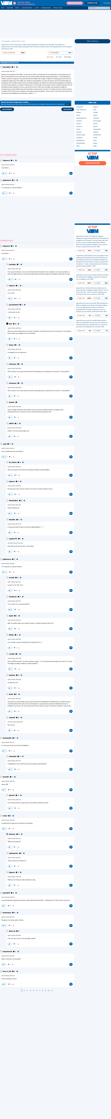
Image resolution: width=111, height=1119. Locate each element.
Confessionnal (46, 8)
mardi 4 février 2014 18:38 (14, 349)
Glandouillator (13, 500)
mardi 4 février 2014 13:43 (14, 658)
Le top (37, 8)
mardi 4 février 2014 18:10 (14, 935)
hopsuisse (12, 675)
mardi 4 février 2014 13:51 (14, 309)
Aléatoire (10, 8)
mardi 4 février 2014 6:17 (7, 742)
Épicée (17, 8)
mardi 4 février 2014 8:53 (14, 601)
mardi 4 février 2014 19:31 (14, 698)
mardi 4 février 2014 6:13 (7, 165)
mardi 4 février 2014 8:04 (14, 290)
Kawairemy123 (7, 951)
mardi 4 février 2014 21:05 (14, 368)
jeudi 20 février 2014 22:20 (15, 428)
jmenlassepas (7, 913)
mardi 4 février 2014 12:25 (14, 877)
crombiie (12, 654)
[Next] (52, 991)
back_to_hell (7, 971)
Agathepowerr (14, 853)
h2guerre (12, 285)
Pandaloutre (13, 597)
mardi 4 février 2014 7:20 (14, 761)
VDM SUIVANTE (67, 109)
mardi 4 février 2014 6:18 (7, 781)
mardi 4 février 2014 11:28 (14, 505)
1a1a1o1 (5, 816)
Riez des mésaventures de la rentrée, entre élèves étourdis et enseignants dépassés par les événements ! (35, 103)
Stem (10, 324)
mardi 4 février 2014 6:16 (7, 184)
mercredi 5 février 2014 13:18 (15, 722)
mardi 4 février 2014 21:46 (14, 406)
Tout (3, 8)
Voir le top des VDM (92, 163)
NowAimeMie (7, 738)
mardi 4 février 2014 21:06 (14, 387)
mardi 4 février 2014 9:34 (14, 620)
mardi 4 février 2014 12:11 (14, 857)
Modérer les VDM (92, 3)
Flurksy (11, 345)
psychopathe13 (14, 305)
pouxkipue (12, 264)
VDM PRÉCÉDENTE (7, 109)
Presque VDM (57, 8)
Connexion (107, 3)
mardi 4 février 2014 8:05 (14, 486)
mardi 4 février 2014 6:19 (7, 917)
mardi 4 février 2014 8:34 (14, 838)
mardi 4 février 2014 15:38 (14, 679)
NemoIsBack (7, 67)
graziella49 (6, 893)
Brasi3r (11, 694)
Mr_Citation (13, 462)
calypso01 (12, 717)
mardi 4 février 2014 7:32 (14, 582)
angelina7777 (13, 539)
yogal (5, 444)
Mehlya (11, 635)
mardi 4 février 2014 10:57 (14, 639)
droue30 (12, 577)
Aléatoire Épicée (26, 8)
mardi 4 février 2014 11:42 (14, 799)
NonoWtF (6, 777)
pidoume (12, 795)
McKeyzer (12, 834)
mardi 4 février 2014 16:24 (14, 328)
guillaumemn (7, 180)
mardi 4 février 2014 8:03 (14, 269)
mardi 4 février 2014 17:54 (14, 524)
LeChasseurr (13, 364)
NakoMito (12, 519)
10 (48, 990)
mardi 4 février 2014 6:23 (8, 975)
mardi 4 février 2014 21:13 (8, 71)
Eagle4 (11, 616)
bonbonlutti (13, 756)
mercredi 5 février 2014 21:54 (15, 543)
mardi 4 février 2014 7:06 (14, 466)
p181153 (11, 423)
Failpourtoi (6, 160)
